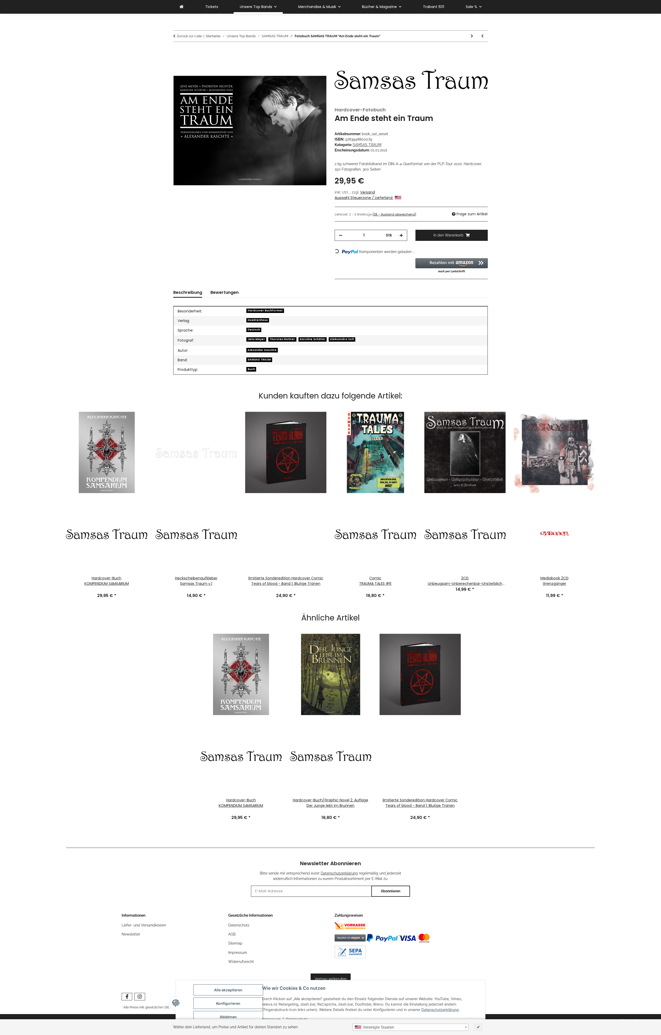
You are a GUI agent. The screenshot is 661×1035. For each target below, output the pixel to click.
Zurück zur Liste (189, 36)
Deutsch (254, 330)
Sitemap (235, 943)
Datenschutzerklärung (440, 1009)
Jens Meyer (256, 339)
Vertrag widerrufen (331, 979)
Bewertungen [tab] (224, 292)
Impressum (237, 952)
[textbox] (410, 1027)
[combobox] (410, 1027)
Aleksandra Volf (342, 339)
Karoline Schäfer (312, 339)
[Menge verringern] (340, 235)
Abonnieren (390, 891)
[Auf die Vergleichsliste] (315, 63)
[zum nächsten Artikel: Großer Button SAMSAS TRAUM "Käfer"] (472, 36)
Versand (367, 192)
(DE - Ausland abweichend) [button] (394, 214)
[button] (451, 266)
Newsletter (131, 934)
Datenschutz (238, 925)
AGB (231, 934)
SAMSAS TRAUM (367, 145)
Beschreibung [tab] (187, 292)
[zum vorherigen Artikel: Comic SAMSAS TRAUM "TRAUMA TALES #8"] (482, 36)
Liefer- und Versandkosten (144, 925)
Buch (251, 369)
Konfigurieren (228, 1003)
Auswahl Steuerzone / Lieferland (364, 197)
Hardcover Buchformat (265, 310)
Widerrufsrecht (241, 962)
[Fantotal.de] (181, 7)
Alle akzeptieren (228, 990)
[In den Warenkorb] (177, 51)
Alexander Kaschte (262, 350)
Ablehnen (228, 1017)
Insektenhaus (258, 320)
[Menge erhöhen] (401, 235)
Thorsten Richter (282, 339)
